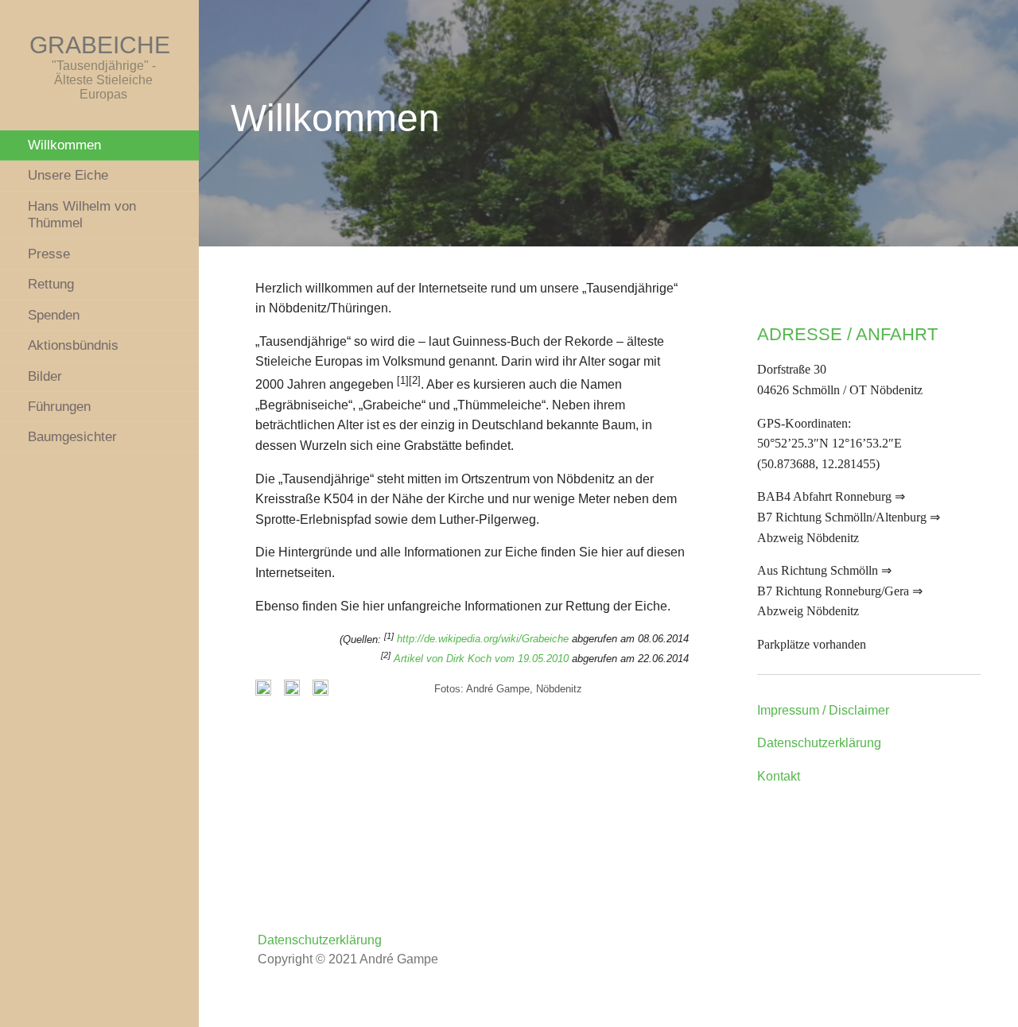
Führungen (59, 406)
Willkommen (64, 145)
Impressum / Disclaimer (823, 710)
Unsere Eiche (68, 175)
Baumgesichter (72, 436)
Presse (49, 253)
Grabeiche (99, 45)
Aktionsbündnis (73, 345)
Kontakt (778, 776)
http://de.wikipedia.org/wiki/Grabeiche (483, 639)
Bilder (45, 376)
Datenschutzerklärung (819, 743)
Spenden (54, 315)
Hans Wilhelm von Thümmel (82, 214)
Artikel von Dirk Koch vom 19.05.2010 (481, 659)
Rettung (51, 284)
